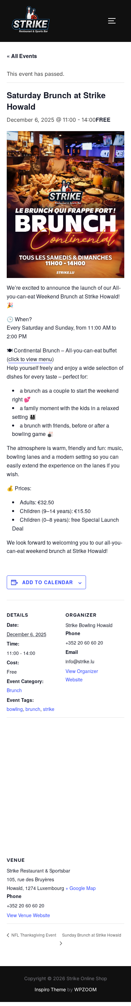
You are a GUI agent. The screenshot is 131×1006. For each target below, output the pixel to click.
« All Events (22, 56)
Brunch (14, 690)
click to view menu (30, 359)
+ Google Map (81, 888)
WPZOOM (85, 989)
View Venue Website (28, 915)
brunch (33, 709)
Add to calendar (47, 582)
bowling (15, 709)
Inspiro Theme (50, 989)
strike (48, 709)
